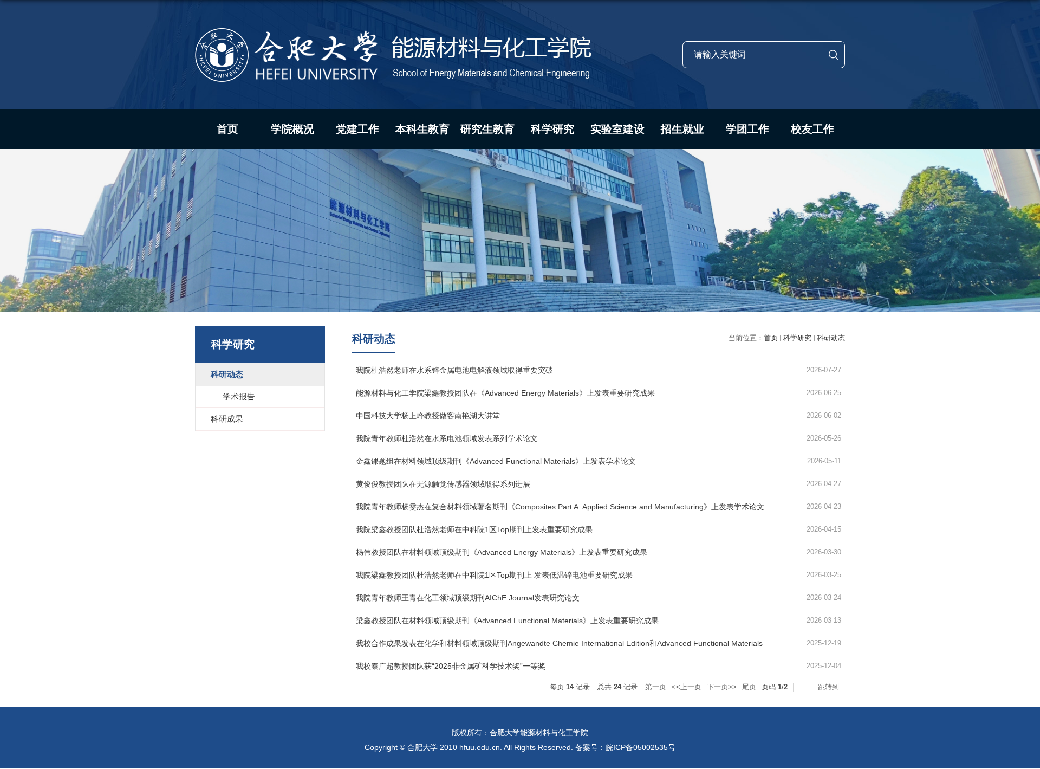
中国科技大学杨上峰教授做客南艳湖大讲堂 (428, 415)
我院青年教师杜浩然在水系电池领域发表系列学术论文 (447, 438)
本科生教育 (422, 129)
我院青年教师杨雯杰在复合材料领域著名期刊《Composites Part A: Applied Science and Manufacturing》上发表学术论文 (560, 506)
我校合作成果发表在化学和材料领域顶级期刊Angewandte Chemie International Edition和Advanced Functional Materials (559, 643)
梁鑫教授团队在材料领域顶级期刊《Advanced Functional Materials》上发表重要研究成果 (507, 620)
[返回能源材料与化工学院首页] (393, 32)
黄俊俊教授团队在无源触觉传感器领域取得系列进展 (443, 484)
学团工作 (747, 129)
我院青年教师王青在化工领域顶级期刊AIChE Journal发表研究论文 (468, 597)
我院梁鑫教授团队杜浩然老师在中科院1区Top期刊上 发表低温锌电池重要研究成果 (494, 575)
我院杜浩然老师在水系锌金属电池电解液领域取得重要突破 (454, 370)
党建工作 (357, 129)
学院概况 (292, 129)
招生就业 (682, 129)
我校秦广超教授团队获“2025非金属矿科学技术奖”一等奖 (450, 666)
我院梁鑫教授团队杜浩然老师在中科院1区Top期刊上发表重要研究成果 (474, 529)
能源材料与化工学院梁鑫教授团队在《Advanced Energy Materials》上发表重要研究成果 (505, 393)
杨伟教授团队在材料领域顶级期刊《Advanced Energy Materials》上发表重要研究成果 (501, 552)
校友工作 (812, 129)
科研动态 (831, 338)
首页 (227, 129)
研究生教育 (487, 129)
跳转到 (829, 687)
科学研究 (552, 129)
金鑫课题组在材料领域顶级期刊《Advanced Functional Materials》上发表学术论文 (496, 461)
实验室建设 (617, 129)
